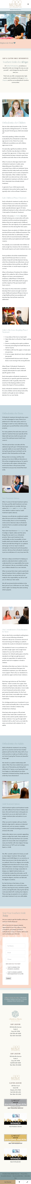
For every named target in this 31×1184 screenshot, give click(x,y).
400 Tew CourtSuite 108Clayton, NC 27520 (15, 1088)
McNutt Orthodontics (15, 9)
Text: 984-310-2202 (15, 1094)
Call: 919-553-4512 (15, 1092)
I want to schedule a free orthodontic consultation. (14, 968)
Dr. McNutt (17, 216)
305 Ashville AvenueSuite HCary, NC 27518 (15, 1029)
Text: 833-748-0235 (15, 1036)
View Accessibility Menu (18, 1176)
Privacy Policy (24, 1173)
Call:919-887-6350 (15, 1063)
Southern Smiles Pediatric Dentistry (15, 12)
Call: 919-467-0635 (15, 1033)
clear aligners (20, 508)
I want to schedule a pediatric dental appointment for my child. (15, 972)
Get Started (7, 1182)
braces (11, 508)
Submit (8, 978)
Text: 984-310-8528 (15, 1065)
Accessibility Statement (6, 1176)
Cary (26, 78)
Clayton (5, 80)
